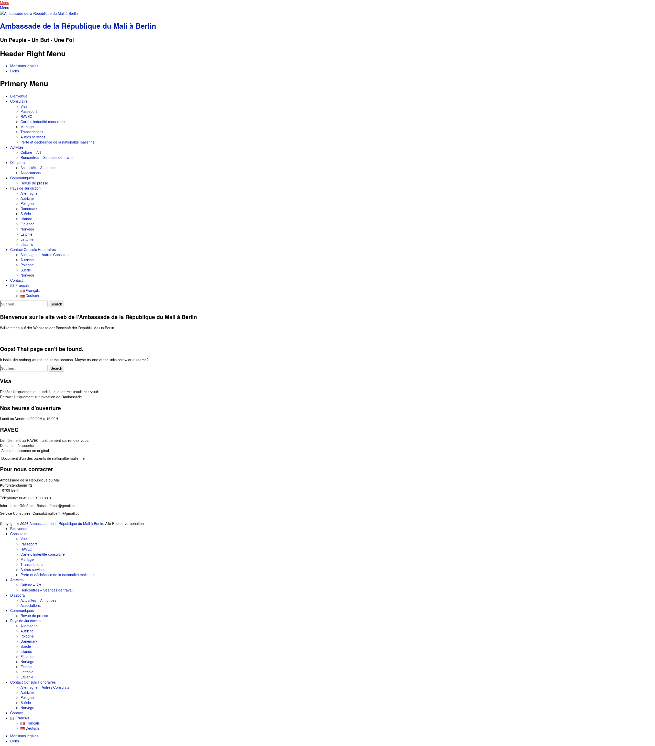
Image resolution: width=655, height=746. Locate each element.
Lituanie (26, 244)
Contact (16, 280)
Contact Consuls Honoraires (33, 249)
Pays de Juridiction (25, 188)
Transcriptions (31, 131)
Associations (30, 172)
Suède (25, 213)
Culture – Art (30, 152)
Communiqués (22, 177)
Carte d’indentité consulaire (42, 121)
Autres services (32, 136)
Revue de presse (34, 182)
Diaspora (17, 162)
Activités (17, 147)
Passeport (28, 111)
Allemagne (29, 193)
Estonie (26, 234)
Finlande (27, 223)
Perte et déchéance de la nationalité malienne (57, 142)
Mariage (27, 126)
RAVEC (26, 116)
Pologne (27, 203)
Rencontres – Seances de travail (46, 157)
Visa (23, 106)
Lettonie (27, 239)
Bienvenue (18, 95)
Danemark (28, 208)
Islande (26, 218)
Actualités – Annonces (38, 167)
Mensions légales (24, 65)
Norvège (27, 229)
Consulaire (19, 101)
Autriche (27, 198)
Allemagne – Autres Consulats (44, 254)
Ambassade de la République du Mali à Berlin (78, 25)
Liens (14, 70)
